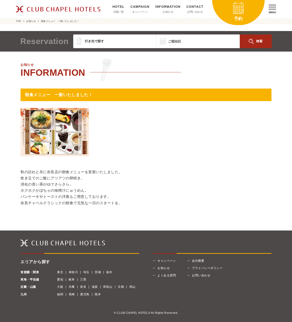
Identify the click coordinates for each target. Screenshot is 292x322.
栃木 (109, 272)
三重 (83, 279)
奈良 (83, 286)
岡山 (132, 286)
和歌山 (107, 286)
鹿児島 (84, 294)
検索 (259, 41)
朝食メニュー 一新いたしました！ (60, 21)
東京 (60, 272)
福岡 (60, 294)
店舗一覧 (118, 11)
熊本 (98, 294)
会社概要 (198, 260)
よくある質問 (166, 275)
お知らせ (168, 11)
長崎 (72, 294)
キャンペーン (140, 11)
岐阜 (72, 279)
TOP (18, 21)
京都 (121, 286)
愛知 (60, 279)
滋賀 (95, 286)
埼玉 (86, 272)
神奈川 (73, 272)
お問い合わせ (195, 11)
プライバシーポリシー (207, 268)
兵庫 (72, 286)
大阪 (60, 286)
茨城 (98, 272)
